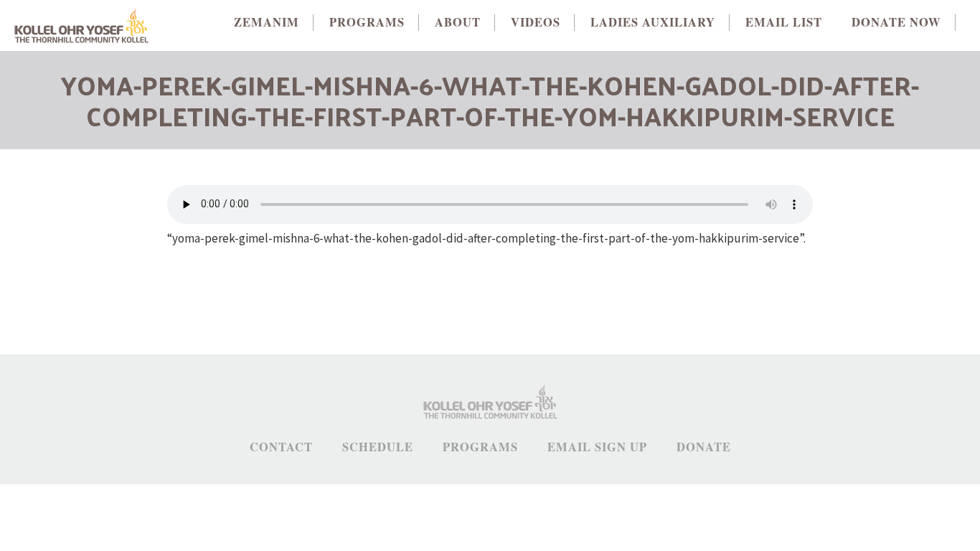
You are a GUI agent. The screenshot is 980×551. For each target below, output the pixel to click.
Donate (704, 447)
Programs (480, 447)
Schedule (377, 447)
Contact (281, 447)
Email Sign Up (597, 447)
